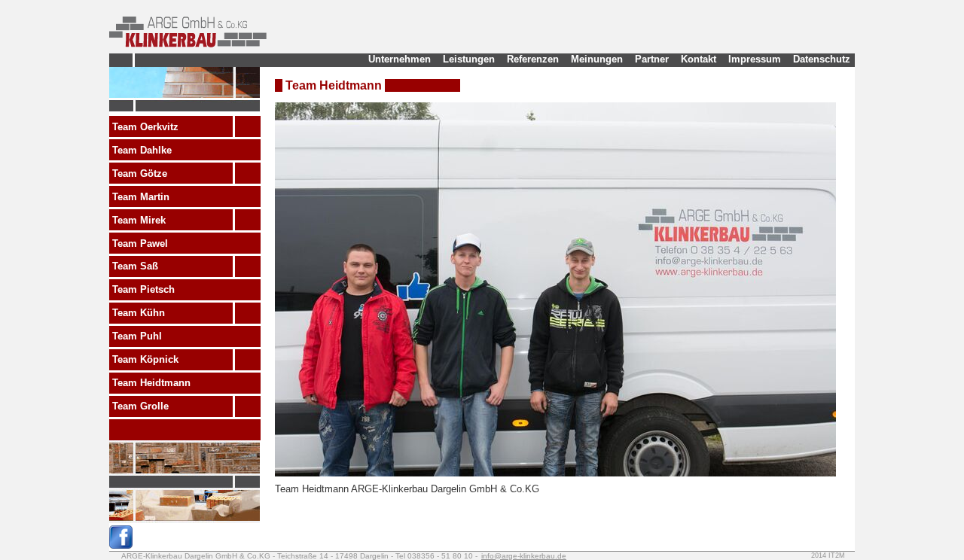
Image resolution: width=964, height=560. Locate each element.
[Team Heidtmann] (555, 473)
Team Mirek (139, 220)
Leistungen (469, 59)
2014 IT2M (828, 555)
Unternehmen (399, 59)
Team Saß (135, 266)
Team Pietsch (143, 289)
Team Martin (140, 196)
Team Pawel (140, 243)
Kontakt (698, 59)
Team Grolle (140, 406)
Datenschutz (821, 59)
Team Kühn (138, 312)
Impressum (754, 59)
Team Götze (139, 173)
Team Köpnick (145, 359)
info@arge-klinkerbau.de (523, 556)
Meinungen (597, 59)
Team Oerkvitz (145, 126)
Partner (652, 59)
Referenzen (533, 59)
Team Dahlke (142, 150)
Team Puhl (137, 336)
